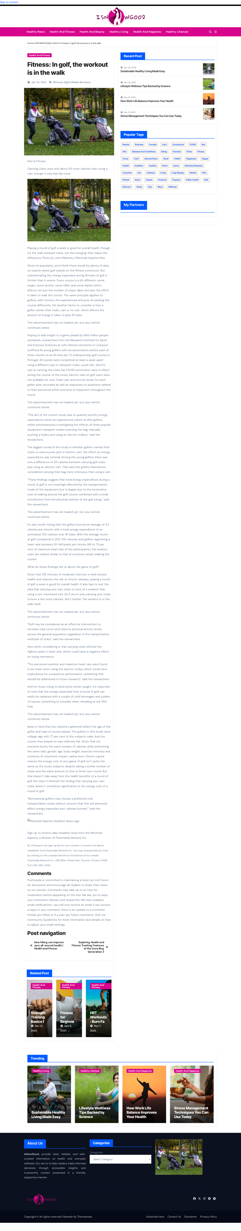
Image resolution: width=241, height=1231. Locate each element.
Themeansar (84, 1216)
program (176, 180)
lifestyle (151, 172)
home (176, 165)
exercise (177, 151)
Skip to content (9, 2)
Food (136, 158)
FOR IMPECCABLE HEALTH (47, 43)
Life (139, 172)
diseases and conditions (143, 151)
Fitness (59, 82)
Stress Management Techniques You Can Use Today (151, 116)
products (162, 180)
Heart (165, 165)
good (165, 158)
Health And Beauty (92, 31)
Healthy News (36, 31)
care (164, 144)
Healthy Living (119, 31)
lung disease (178, 172)
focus (125, 158)
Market (193, 172)
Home (30, 43)
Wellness (172, 187)
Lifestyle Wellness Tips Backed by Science (145, 86)
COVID (193, 144)
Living (163, 172)
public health (192, 180)
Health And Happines (147, 31)
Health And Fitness (62, 31)
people (149, 180)
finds (189, 151)
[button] (215, 31)
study (139, 187)
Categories (96, 1152)
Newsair (68, 1216)
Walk (76, 82)
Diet (124, 151)
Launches (127, 172)
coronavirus (178, 144)
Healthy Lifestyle (177, 31)
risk (206, 180)
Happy (205, 158)
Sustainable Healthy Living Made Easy (142, 71)
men (204, 172)
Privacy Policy (208, 1216)
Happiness (191, 158)
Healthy (152, 165)
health (126, 165)
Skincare (127, 187)
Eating (164, 151)
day (203, 144)
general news (151, 158)
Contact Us (174, 1216)
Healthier (139, 165)
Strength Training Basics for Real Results (39, 1021)
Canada (152, 144)
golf (68, 82)
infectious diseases (193, 165)
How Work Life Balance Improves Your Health (146, 101)
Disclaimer (190, 1216)
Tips (150, 187)
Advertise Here (155, 1216)
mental (126, 180)
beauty (126, 144)
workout (86, 82)
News (137, 180)
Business (139, 144)
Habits (177, 158)
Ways (160, 187)
